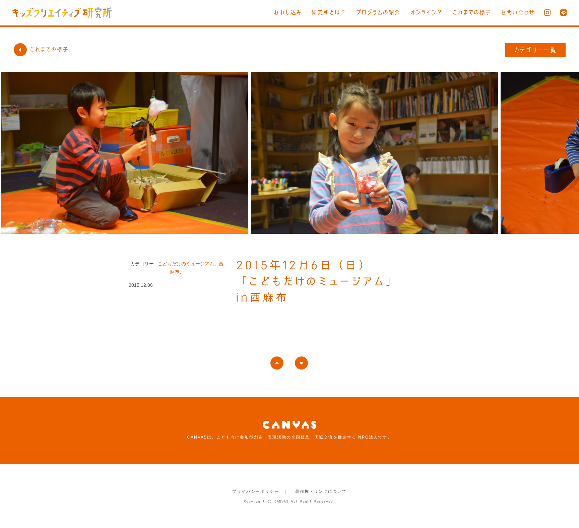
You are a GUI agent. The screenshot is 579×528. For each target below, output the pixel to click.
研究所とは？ (328, 12)
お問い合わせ (517, 12)
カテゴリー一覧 (535, 50)
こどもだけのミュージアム (186, 263)
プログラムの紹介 (378, 12)
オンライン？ (426, 12)
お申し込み (288, 12)
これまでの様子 (471, 12)
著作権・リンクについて (320, 491)
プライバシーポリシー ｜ (260, 491)
